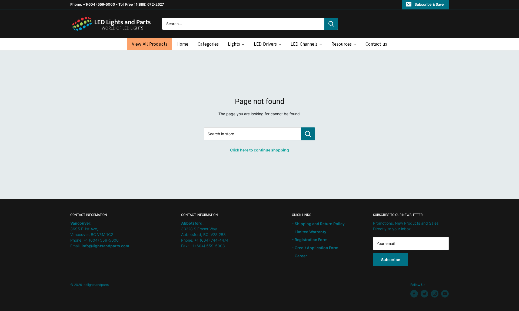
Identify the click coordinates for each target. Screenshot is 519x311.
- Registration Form (310, 239)
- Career (299, 255)
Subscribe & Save (429, 4)
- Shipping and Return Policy (318, 223)
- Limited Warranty (309, 231)
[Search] (331, 24)
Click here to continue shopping (259, 150)
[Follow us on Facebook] (414, 294)
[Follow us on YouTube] (445, 294)
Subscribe (390, 259)
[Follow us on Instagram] (434, 294)
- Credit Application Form (315, 247)
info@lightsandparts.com (105, 246)
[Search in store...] (308, 133)
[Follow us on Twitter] (424, 294)
